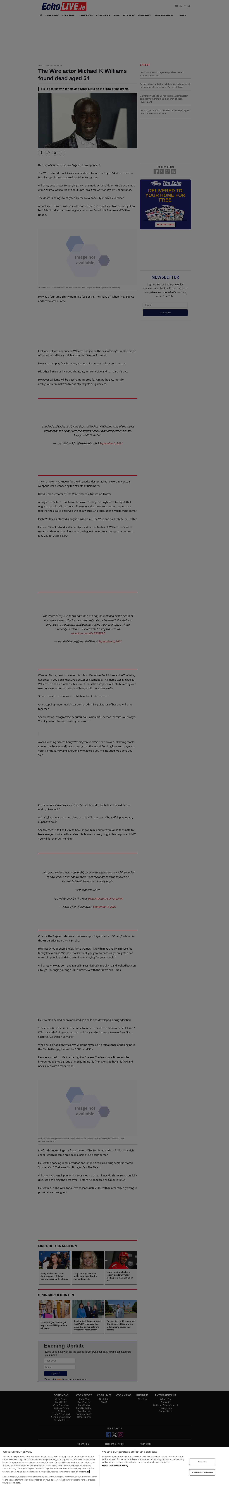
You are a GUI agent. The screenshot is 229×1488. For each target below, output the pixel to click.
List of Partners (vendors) (115, 1465)
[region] (114, 1467)
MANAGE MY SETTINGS (202, 1472)
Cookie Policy (82, 1471)
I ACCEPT (202, 1461)
